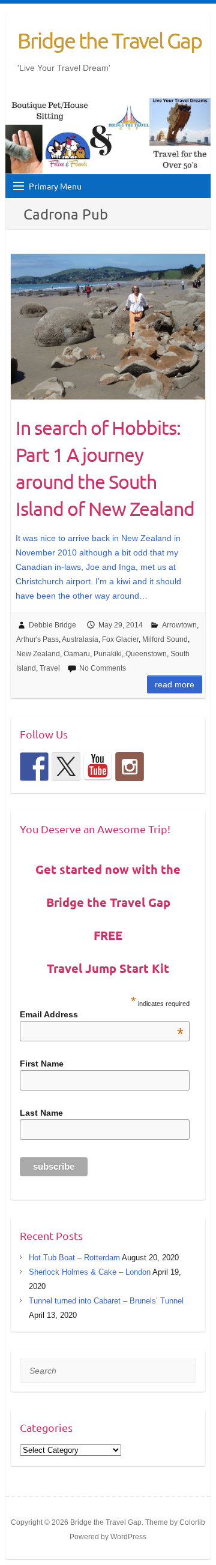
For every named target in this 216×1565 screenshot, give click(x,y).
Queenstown (146, 654)
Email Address (102, 1014)
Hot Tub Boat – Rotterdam (74, 1257)
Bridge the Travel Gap (109, 40)
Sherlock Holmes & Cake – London (90, 1271)
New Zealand (38, 654)
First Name (42, 1063)
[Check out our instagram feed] (129, 766)
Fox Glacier (120, 639)
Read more (174, 684)
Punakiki (108, 654)
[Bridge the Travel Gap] (34, 766)
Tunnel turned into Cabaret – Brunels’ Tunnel (106, 1300)
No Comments (102, 668)
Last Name (41, 1113)
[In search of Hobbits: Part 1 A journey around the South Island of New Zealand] (108, 327)
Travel (50, 668)
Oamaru (77, 654)
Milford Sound (165, 639)
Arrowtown (179, 625)
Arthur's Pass (37, 639)
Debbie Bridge (52, 625)
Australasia (80, 639)
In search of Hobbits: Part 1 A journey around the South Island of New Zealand (105, 467)
